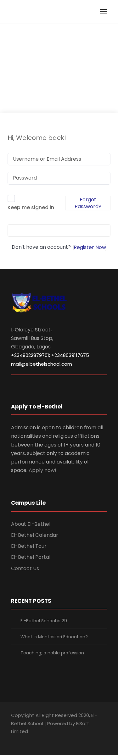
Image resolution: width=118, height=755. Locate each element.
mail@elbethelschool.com (41, 364)
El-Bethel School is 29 (43, 621)
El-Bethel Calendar (34, 535)
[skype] (35, 740)
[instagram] (57, 740)
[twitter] (46, 740)
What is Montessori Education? (54, 637)
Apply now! (42, 470)
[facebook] (13, 740)
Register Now (90, 247)
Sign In (59, 230)
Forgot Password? (88, 203)
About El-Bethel (30, 524)
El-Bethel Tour (29, 546)
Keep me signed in (31, 207)
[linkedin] (24, 740)
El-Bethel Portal (30, 557)
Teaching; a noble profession (52, 653)
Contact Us (25, 568)
